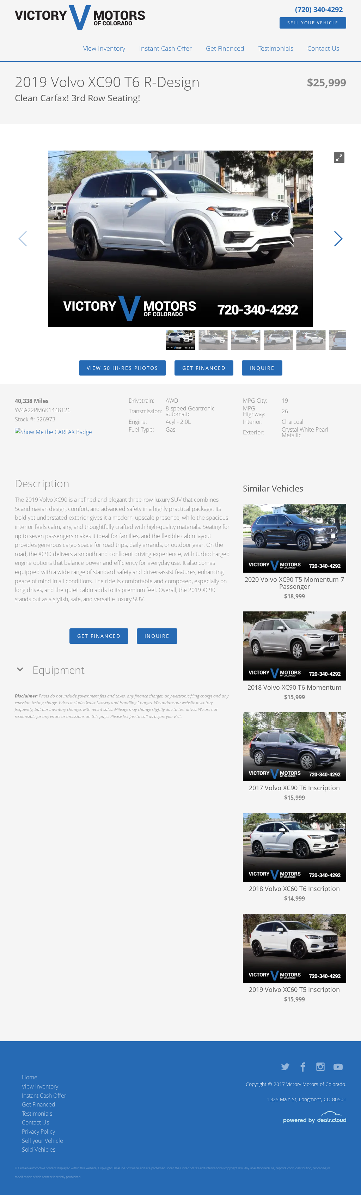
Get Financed (225, 48)
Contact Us (323, 48)
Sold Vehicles (38, 1149)
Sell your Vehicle (312, 23)
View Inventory (104, 48)
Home (29, 1077)
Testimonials (275, 48)
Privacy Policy (38, 1131)
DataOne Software (125, 1168)
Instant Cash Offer (165, 48)
